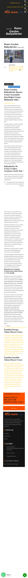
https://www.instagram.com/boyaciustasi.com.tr (15, 327)
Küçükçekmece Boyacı (12, 340)
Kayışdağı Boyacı (12, 368)
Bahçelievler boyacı (18, 351)
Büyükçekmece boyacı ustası (11, 354)
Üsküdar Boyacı (12, 377)
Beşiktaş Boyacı (8, 346)
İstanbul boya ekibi (8, 335)
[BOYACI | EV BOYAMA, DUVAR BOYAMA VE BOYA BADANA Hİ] (16, 74)
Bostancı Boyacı (12, 366)
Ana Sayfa (9, 28)
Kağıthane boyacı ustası (9, 349)
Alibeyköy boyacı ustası (16, 353)
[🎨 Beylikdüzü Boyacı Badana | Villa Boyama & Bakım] (11, 80)
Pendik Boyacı (7, 365)
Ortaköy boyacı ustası (18, 344)
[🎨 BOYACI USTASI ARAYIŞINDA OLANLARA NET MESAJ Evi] (21, 77)
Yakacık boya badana (9, 381)
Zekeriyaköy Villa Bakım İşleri (15, 337)
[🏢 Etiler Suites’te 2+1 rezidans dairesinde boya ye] (6, 80)
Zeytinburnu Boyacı (9, 347)
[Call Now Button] (25, 575)
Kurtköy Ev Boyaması (13, 370)
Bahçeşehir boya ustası (9, 103)
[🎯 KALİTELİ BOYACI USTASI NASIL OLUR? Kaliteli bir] (6, 77)
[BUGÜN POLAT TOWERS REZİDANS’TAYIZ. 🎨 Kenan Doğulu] (6, 74)
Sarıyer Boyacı (16, 346)
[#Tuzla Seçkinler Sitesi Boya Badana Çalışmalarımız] (21, 80)
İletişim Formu (12, 461)
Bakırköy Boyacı (18, 347)
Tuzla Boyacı (15, 365)
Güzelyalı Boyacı (15, 375)
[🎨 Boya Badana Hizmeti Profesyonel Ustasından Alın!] (11, 74)
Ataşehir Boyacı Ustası (13, 373)
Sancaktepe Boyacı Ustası (10, 386)
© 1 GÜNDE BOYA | (9, 467)
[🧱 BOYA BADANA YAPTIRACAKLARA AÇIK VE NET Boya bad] (16, 77)
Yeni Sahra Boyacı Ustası (14, 384)
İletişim (14, 408)
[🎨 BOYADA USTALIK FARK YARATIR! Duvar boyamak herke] (11, 77)
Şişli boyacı (10, 342)
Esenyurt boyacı (8, 344)
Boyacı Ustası (17, 467)
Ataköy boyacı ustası (19, 342)
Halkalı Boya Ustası (8, 338)
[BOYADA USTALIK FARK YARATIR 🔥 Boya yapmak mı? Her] (21, 74)
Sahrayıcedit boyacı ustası (14, 379)
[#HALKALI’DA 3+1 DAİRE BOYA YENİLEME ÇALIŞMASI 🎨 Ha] (16, 80)
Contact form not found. (11, 464)
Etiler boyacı (7, 353)
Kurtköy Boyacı (17, 363)
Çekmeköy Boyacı (8, 363)
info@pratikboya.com (11, 456)
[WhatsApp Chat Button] (3, 575)
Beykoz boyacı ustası (13, 382)
